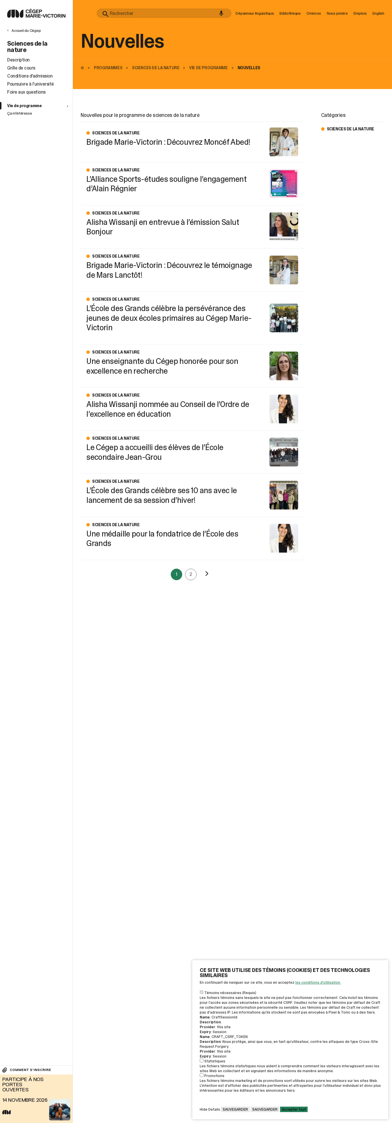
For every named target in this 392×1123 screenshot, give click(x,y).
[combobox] (164, 13)
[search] (164, 13)
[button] (38, 105)
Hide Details (210, 1109)
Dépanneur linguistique (255, 13)
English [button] (378, 13)
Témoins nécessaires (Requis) (230, 992)
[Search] (105, 14)
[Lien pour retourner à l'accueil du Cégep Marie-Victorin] (36, 16)
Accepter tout (294, 1109)
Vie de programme (208, 68)
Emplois (360, 13)
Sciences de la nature (155, 68)
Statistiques (214, 1061)
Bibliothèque (290, 13)
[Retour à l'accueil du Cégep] (84, 68)
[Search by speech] (221, 13)
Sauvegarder (235, 1109)
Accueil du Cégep (26, 30)
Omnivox (313, 13)
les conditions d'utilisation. (318, 982)
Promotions (214, 1075)
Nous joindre (337, 13)
